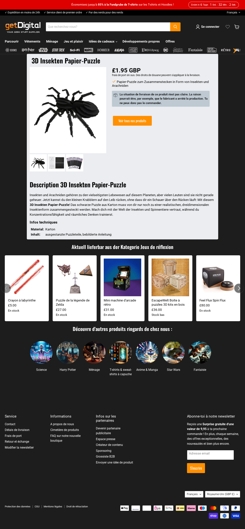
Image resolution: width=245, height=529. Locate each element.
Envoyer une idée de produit (114, 462)
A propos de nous (62, 424)
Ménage (52, 41)
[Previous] (6, 288)
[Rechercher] (175, 26)
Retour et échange (17, 441)
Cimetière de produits (64, 430)
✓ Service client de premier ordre (63, 12)
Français (232, 12)
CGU (37, 506)
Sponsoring (103, 451)
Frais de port (13, 436)
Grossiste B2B (105, 456)
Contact (10, 424)
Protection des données (17, 506)
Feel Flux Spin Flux (212, 300)
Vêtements (32, 41)
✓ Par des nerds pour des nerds (104, 12)
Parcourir (12, 41)
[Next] (238, 288)
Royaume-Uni (220, 494)
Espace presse (105, 439)
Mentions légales (53, 506)
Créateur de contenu (109, 445)
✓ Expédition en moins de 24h (22, 12)
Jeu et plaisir (73, 41)
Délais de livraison (17, 430)
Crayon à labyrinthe (22, 300)
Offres (170, 41)
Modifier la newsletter (19, 447)
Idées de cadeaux (102, 41)
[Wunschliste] (228, 27)
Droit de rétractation (77, 506)
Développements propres (141, 41)
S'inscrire (196, 468)
